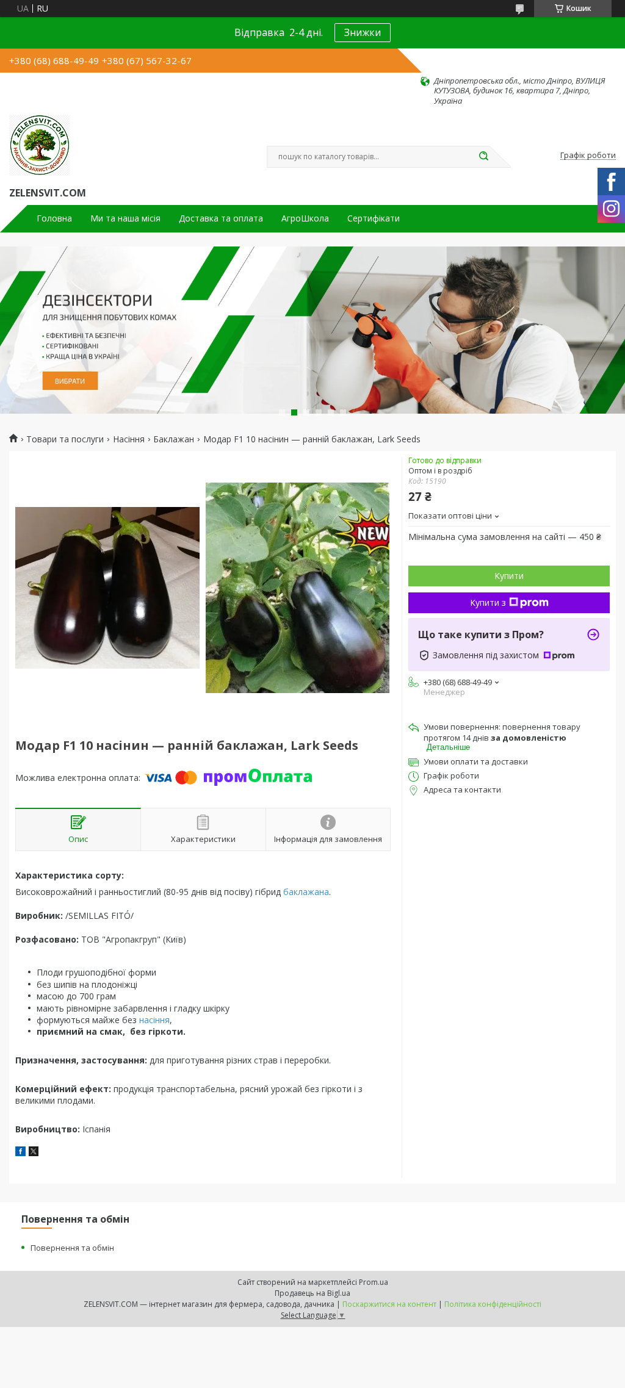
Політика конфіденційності (492, 1304)
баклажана (306, 891)
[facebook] (20, 1153)
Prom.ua (373, 1282)
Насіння (129, 439)
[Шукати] (483, 157)
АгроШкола (305, 218)
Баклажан (173, 439)
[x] (33, 1153)
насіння (154, 1020)
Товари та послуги (65, 439)
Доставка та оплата (221, 218)
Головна (54, 218)
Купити (509, 575)
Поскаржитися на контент (389, 1304)
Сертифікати (373, 218)
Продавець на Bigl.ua (312, 1293)
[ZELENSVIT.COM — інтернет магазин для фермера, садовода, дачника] (39, 145)
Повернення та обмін (72, 1247)
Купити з (488, 602)
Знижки (362, 32)
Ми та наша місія (125, 218)
